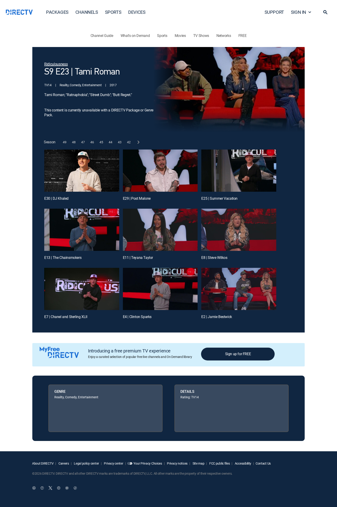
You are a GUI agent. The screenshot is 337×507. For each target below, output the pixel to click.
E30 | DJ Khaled (56, 198)
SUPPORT (274, 12)
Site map (198, 463)
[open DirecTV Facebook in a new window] (42, 488)
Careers (63, 463)
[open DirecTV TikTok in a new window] (75, 488)
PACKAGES (57, 12)
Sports (162, 35)
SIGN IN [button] (298, 12)
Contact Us (263, 463)
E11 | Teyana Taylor (138, 257)
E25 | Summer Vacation (219, 198)
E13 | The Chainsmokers (62, 257)
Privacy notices (177, 463)
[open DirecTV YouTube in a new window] (67, 488)
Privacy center (113, 463)
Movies (180, 35)
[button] (325, 12)
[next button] (138, 142)
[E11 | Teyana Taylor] (160, 230)
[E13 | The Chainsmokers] (81, 230)
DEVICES (136, 12)
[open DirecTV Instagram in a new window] (59, 488)
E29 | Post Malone (137, 198)
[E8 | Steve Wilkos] (238, 230)
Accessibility (242, 463)
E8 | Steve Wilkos (214, 257)
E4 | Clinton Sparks (137, 316)
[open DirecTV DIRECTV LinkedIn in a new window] (34, 488)
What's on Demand (135, 35)
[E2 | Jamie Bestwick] (238, 289)
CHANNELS (86, 12)
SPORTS (113, 12)
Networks (223, 35)
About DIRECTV (42, 463)
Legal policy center (86, 463)
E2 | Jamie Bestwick (216, 316)
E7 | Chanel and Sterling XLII (65, 316)
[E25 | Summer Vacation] (238, 171)
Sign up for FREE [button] (238, 353)
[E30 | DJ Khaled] (81, 171)
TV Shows (201, 35)
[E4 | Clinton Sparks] (160, 289)
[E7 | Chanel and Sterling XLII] (81, 289)
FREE (242, 35)
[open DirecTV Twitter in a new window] (50, 488)
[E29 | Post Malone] (160, 171)
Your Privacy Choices (147, 463)
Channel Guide (102, 35)
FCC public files (219, 463)
